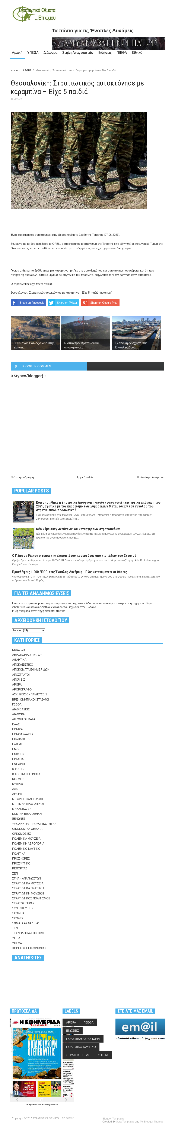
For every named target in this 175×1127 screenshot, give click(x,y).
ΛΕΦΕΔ (17, 793)
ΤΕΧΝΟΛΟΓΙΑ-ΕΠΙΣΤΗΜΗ (28, 933)
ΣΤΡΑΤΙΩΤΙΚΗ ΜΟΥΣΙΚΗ (28, 893)
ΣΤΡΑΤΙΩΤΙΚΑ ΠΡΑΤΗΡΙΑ (28, 888)
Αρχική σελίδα (85, 477)
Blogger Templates (113, 1118)
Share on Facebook (32, 302)
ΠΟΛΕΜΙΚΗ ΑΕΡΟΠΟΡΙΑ (28, 843)
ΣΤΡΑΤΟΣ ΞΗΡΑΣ (23, 903)
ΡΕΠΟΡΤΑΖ (19, 868)
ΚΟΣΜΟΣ (18, 779)
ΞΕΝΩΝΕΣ (18, 818)
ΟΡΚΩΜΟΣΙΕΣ (21, 833)
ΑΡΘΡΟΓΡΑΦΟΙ (22, 689)
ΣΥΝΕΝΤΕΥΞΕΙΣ (22, 908)
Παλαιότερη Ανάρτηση (150, 477)
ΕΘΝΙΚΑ (17, 729)
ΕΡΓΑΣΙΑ (18, 759)
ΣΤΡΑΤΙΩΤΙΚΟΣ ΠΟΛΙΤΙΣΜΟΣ (31, 898)
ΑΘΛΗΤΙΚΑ (19, 659)
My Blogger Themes (151, 1121)
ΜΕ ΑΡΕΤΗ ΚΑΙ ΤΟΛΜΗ (27, 799)
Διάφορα (50, 52)
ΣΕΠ (15, 873)
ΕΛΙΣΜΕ (17, 744)
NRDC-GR (18, 649)
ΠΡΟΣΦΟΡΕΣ (21, 858)
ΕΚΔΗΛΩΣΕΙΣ (21, 739)
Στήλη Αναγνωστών (77, 52)
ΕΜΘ (15, 749)
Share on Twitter (67, 302)
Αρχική (17, 52)
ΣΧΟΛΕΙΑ (18, 913)
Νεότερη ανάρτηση (22, 477)
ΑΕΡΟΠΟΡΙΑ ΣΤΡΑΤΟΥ (27, 654)
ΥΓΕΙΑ (16, 938)
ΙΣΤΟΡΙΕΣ (18, 769)
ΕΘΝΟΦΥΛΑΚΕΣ (23, 734)
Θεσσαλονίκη (66, 234)
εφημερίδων (52, 1104)
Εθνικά (137, 52)
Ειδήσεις (105, 52)
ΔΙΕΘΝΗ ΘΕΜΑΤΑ (23, 719)
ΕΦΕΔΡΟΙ (18, 764)
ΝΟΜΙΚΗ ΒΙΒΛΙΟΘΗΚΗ (27, 813)
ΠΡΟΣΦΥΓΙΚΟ (21, 863)
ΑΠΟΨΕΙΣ (18, 679)
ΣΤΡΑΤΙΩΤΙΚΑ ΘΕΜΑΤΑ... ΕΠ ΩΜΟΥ (53, 1118)
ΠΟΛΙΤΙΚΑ (18, 853)
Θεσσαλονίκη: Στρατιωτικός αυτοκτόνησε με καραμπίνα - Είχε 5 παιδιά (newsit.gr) (61, 292)
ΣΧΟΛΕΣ (17, 918)
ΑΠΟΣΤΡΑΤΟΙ (21, 674)
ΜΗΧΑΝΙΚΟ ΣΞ (21, 808)
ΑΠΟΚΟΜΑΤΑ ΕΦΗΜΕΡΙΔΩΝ (30, 669)
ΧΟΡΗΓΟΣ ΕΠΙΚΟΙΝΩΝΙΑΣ (29, 948)
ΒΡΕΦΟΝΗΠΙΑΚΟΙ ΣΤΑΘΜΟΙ (30, 699)
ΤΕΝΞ (15, 928)
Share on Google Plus (103, 302)
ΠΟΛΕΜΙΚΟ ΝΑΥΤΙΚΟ (26, 848)
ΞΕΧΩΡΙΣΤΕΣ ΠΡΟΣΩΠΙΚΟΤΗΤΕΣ (34, 823)
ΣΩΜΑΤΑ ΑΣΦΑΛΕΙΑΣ (26, 923)
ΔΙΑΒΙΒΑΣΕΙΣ (21, 709)
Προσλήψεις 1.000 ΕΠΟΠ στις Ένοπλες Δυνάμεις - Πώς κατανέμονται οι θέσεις (69, 572)
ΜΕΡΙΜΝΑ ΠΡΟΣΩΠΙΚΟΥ (28, 804)
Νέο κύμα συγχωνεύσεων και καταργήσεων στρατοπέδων (78, 529)
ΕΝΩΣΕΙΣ (18, 754)
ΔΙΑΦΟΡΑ (18, 714)
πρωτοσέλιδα (35, 1104)
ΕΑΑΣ (16, 724)
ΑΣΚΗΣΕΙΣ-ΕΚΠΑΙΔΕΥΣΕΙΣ (29, 694)
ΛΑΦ (15, 789)
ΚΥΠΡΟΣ (18, 784)
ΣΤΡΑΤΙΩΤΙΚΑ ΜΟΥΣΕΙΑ (28, 883)
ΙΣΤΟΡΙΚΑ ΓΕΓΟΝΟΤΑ (26, 774)
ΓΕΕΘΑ (122, 52)
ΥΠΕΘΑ (33, 52)
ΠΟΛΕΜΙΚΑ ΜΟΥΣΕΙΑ (26, 838)
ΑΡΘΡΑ (18, 99)
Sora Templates (125, 1121)
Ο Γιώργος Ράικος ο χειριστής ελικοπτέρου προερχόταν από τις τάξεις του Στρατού (74, 556)
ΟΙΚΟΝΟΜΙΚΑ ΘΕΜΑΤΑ (27, 828)
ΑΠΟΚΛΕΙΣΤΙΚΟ (22, 664)
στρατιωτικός (26, 234)
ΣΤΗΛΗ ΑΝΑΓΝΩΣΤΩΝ (26, 878)
